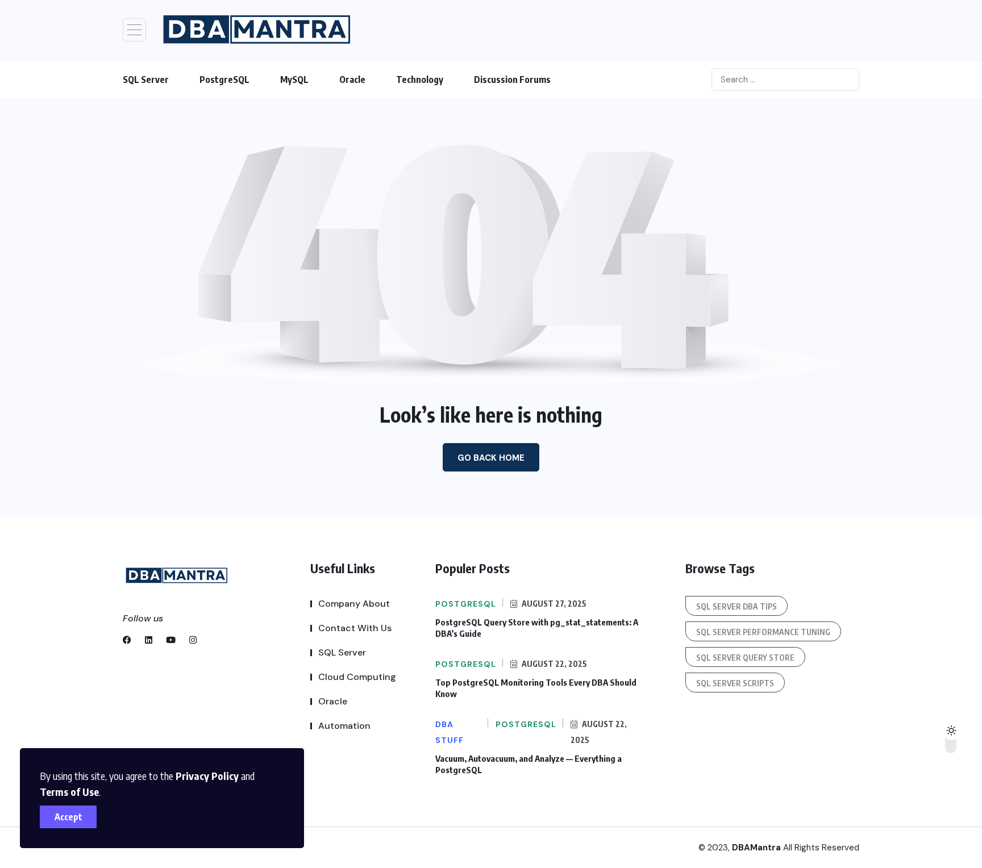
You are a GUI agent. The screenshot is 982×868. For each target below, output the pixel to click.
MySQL (294, 79)
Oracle (352, 79)
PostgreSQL (224, 79)
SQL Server (146, 79)
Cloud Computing (357, 677)
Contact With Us (355, 628)
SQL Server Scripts (735, 683)
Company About (354, 604)
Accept (68, 817)
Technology (419, 79)
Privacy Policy (207, 775)
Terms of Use (69, 791)
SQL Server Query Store (745, 657)
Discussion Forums (512, 79)
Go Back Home (491, 458)
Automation (344, 726)
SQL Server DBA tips (736, 606)
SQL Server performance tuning (763, 632)
